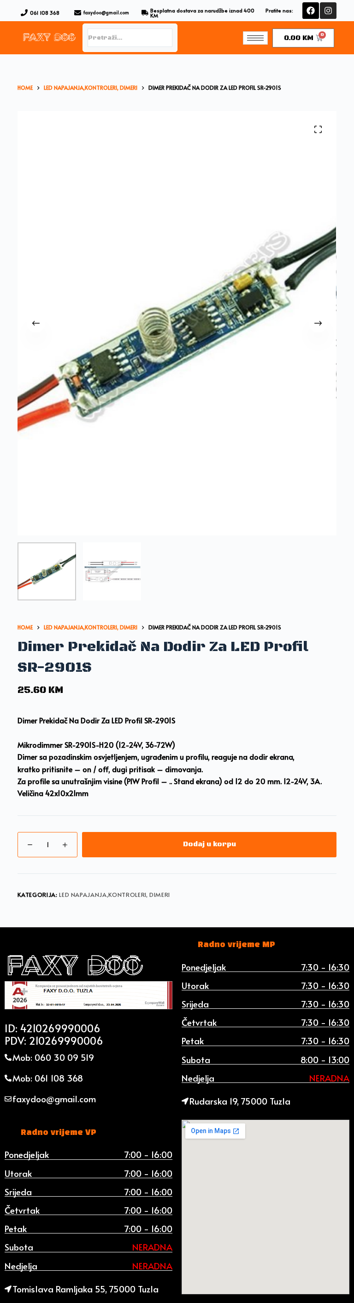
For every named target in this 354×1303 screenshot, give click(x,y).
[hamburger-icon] (255, 38)
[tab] (236, 945)
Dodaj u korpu (209, 844)
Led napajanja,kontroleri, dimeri (114, 894)
